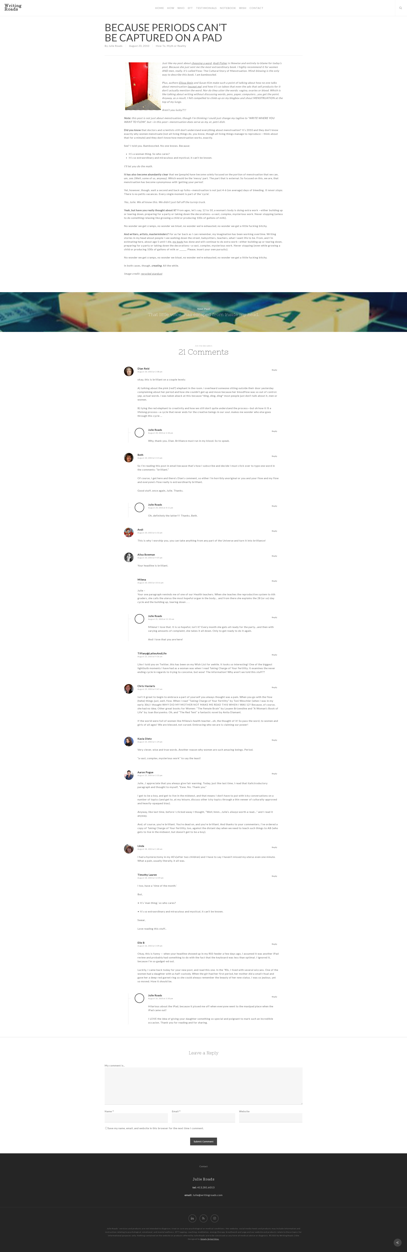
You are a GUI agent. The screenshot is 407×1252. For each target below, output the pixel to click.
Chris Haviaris (146, 685)
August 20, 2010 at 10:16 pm (151, 583)
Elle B (141, 942)
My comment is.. (115, 1065)
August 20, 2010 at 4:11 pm (160, 508)
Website (244, 1111)
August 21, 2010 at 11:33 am (161, 619)
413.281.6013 (205, 1187)
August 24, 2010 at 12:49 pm (151, 878)
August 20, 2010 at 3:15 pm (150, 458)
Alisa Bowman (146, 554)
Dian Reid (143, 368)
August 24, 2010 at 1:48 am (150, 849)
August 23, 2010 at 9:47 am (150, 689)
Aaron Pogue (145, 772)
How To (161, 45)
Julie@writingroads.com (208, 1194)
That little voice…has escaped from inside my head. (203, 312)
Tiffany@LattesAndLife (152, 653)
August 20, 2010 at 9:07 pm (150, 558)
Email (176, 1111)
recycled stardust (151, 273)
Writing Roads (13, 7)
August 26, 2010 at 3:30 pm (160, 998)
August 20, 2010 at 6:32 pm (150, 533)
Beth (140, 454)
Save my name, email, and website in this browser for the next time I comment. (156, 1128)
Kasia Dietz (145, 738)
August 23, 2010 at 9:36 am (150, 656)
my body (178, 241)
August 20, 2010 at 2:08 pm (150, 372)
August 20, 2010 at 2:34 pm (160, 433)
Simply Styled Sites (209, 1239)
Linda (141, 845)
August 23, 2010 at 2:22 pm (150, 775)
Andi (140, 529)
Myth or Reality (176, 45)
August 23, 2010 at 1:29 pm (150, 742)
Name (109, 1111)
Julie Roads (116, 45)
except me (194, 86)
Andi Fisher (220, 63)
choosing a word (201, 63)
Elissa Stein (186, 82)
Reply (274, 370)
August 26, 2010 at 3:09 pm (150, 946)
